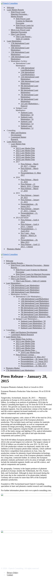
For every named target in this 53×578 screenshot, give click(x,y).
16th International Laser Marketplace (20, 49)
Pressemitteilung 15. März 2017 (33, 357)
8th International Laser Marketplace (29, 91)
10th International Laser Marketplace (30, 82)
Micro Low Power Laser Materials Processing (20, 31)
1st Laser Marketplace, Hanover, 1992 (35, 317)
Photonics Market (14, 249)
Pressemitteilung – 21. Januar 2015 (29, 214)
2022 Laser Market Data (25, 150)
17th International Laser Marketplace (20, 44)
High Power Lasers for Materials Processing (25, 26)
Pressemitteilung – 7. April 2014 (29, 230)
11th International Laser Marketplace (30, 78)
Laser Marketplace (14, 41)
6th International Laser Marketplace (29, 100)
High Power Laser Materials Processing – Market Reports (19, 14)
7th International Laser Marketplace (29, 96)
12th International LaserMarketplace (28, 73)
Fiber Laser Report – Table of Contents (24, 38)
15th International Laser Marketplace (20, 53)
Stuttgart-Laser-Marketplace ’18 (27, 114)
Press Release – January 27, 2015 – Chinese (30, 210)
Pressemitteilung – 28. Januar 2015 (29, 205)
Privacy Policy (12, 573)
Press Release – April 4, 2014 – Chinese (30, 225)
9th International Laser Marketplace (29, 87)
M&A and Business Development (18, 134)
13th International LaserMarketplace (28, 69)
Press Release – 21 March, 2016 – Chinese (30, 185)
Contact (10, 575)
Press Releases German (25, 355)
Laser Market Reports (15, 10)
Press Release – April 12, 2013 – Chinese (30, 245)
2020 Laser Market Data (25, 155)
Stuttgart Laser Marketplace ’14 (27, 122)
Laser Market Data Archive (21, 339)
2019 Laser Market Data (25, 157)
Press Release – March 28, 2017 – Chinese (29, 165)
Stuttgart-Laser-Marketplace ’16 (27, 118)
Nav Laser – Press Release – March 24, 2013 (29, 235)
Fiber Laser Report (18, 34)
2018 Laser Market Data (25, 159)
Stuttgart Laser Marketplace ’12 (27, 127)
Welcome (10, 7)
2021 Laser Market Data (25, 153)
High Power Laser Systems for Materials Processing (24, 21)
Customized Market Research (22, 335)
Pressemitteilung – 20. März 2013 (34, 366)
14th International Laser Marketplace (20, 58)
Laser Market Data (14, 142)
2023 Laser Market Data (25, 148)
